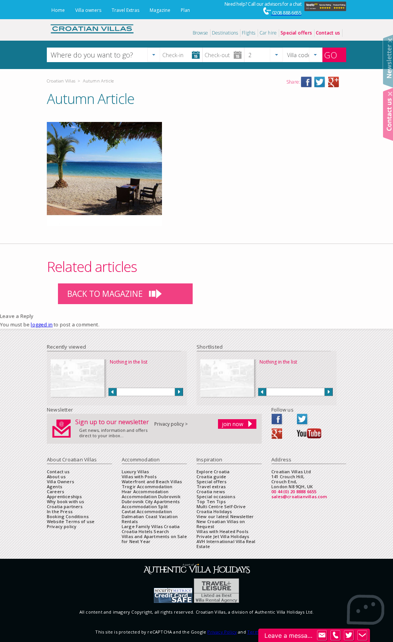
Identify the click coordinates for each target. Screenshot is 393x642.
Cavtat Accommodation (147, 511)
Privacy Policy (222, 632)
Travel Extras (125, 10)
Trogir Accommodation (147, 486)
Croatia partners (65, 506)
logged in (42, 324)
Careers (55, 491)
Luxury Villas (135, 471)
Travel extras (211, 486)
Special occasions (215, 496)
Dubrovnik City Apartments (151, 501)
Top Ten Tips (211, 501)
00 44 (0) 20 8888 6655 (293, 491)
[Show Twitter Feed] (349, 635)
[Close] (390, 40)
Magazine (160, 10)
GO (330, 55)
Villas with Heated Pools (222, 531)
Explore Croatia (213, 471)
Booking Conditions (68, 516)
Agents (54, 486)
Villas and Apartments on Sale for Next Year (154, 538)
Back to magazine (105, 293)
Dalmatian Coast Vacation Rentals (150, 519)
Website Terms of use (70, 521)
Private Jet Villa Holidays (222, 536)
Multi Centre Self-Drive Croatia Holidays (221, 509)
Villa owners (88, 10)
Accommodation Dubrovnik (151, 496)
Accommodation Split (145, 506)
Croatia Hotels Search (145, 531)
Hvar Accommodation (145, 491)
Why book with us (65, 501)
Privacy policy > (171, 424)
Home (58, 10)
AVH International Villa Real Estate (226, 543)
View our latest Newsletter (225, 516)
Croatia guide (211, 476)
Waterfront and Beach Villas (152, 481)
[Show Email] (322, 635)
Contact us (58, 471)
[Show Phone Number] (335, 635)
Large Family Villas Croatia (151, 526)
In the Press (60, 511)
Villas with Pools (139, 476)
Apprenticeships (64, 496)
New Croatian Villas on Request (220, 524)
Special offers (211, 481)
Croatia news (210, 491)
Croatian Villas (61, 81)
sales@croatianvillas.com (299, 496)
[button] (153, 55)
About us (56, 476)
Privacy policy (61, 526)
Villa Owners (60, 481)
